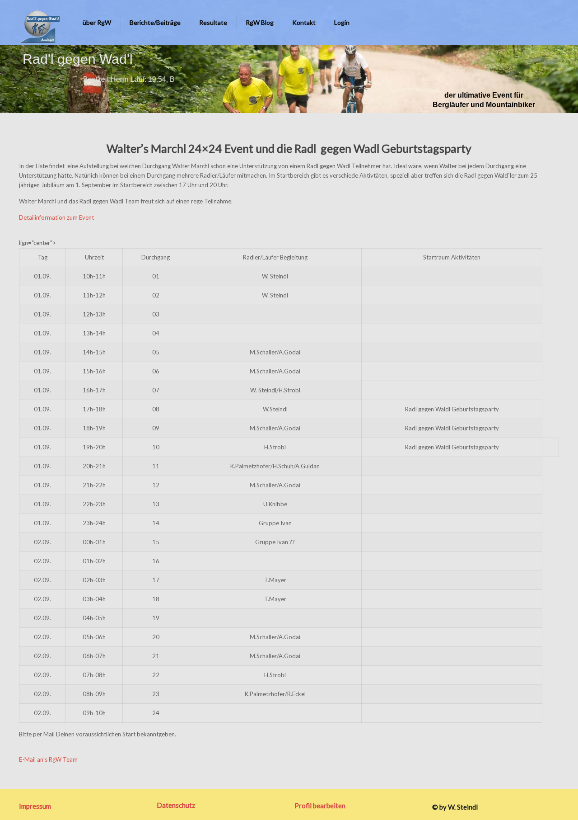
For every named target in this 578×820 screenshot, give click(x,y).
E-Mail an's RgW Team (48, 759)
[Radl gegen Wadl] (37, 22)
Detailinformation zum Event (56, 217)
